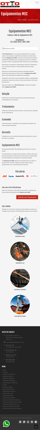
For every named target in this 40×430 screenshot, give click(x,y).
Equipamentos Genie (8, 389)
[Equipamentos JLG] (20, 251)
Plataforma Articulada (8, 378)
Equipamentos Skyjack (9, 397)
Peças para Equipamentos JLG (11, 404)
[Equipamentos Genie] (20, 224)
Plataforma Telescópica (9, 380)
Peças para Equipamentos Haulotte (12, 402)
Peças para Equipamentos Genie (11, 400)
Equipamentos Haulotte (9, 391)
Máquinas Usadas (7, 387)
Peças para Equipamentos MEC (11, 406)
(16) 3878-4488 (10, 357)
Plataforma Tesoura (8, 376)
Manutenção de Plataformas (10, 382)
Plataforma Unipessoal (9, 374)
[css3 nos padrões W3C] (24, 422)
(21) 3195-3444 (10, 352)
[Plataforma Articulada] (20, 304)
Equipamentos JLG (8, 393)
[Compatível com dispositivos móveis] (28, 422)
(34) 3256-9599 (10, 361)
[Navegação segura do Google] (32, 422)
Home (19, 19)
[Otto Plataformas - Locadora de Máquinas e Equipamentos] (12, 4)
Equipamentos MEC (14, 13)
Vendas (24, 19)
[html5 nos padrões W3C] (20, 422)
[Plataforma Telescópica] (20, 278)
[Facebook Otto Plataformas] (36, 422)
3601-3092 (26, 42)
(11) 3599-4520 (15, 42)
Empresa (5, 372)
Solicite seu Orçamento (27, 197)
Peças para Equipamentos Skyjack (12, 408)
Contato (5, 385)
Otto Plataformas (10, 418)
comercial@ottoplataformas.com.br (15, 342)
